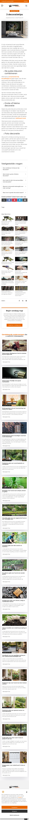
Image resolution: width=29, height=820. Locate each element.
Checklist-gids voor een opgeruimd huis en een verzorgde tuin (14, 518)
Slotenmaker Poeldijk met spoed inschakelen (11, 381)
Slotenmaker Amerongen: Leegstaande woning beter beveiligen (7, 283)
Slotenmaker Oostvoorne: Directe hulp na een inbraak (7, 233)
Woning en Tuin (14, 11)
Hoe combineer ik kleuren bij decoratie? (14, 168)
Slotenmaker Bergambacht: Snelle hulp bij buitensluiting (21, 272)
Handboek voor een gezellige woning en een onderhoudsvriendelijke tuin (13, 656)
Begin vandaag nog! (14, 311)
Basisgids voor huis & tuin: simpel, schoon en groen (14, 491)
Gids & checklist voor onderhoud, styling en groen (14, 628)
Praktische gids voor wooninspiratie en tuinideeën (13, 463)
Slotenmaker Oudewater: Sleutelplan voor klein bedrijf (21, 283)
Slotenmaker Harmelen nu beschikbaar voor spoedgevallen (21, 243)
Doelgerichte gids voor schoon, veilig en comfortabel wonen (13, 601)
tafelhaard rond (21, 118)
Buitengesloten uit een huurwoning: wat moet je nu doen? (14, 409)
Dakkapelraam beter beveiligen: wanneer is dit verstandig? (14, 436)
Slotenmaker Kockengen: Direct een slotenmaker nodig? (21, 223)
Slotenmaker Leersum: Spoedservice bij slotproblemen (6, 223)
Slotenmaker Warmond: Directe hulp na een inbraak (7, 272)
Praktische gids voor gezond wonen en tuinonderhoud (13, 711)
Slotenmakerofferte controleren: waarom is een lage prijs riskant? (6, 293)
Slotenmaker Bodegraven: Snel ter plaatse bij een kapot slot (21, 233)
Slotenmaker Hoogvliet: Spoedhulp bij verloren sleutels (6, 253)
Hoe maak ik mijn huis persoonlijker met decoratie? (14, 181)
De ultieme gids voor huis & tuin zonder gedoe (13, 573)
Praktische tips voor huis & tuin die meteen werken (14, 683)
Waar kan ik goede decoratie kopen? (14, 192)
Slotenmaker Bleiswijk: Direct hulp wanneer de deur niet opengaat (6, 243)
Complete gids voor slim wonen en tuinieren (12, 546)
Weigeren (14, 811)
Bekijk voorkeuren (14, 815)
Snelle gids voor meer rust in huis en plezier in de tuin (12, 738)
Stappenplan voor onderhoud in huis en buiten (13, 766)
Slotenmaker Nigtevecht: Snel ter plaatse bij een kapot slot (21, 253)
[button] (26, 792)
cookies (20, 797)
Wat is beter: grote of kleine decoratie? (14, 174)
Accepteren (14, 807)
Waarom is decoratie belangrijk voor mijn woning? (14, 187)
